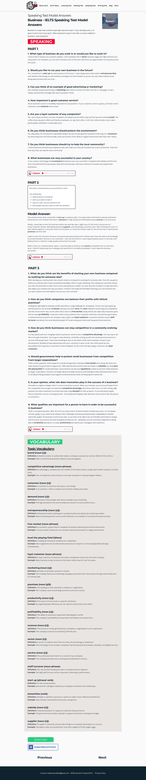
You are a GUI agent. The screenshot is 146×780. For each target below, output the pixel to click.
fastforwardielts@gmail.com (58, 773)
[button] (54, 5)
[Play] (43, 173)
